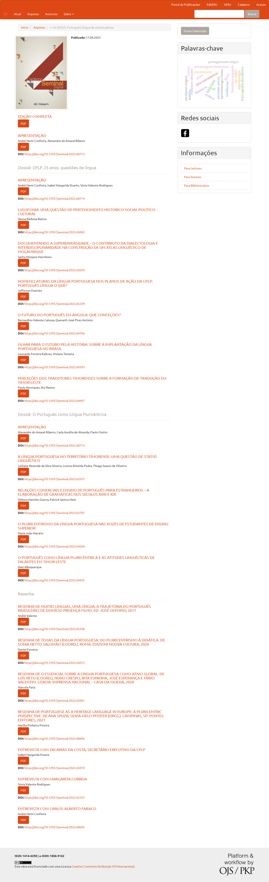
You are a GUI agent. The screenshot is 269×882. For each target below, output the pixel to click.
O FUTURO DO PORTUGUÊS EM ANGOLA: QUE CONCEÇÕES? (69, 314)
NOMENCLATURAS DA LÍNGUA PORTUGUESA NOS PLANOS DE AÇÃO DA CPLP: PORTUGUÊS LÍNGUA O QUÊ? (85, 283)
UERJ (227, 4)
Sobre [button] (68, 14)
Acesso (261, 4)
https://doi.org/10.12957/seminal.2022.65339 (54, 303)
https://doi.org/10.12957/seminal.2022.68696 (54, 738)
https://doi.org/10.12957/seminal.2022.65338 (54, 629)
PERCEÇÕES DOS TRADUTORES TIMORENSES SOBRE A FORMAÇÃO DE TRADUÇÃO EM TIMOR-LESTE (92, 380)
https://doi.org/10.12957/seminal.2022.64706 (54, 333)
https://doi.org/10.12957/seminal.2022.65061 (54, 700)
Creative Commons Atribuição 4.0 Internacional (103, 866)
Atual (17, 14)
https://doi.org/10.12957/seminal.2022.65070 (54, 270)
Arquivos (33, 14)
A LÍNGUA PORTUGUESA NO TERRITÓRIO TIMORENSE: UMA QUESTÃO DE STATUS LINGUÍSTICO (87, 458)
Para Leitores (193, 168)
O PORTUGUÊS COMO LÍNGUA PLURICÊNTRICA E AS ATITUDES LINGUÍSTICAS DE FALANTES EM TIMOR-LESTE (86, 559)
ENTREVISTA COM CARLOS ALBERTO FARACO (57, 808)
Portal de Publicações (185, 4)
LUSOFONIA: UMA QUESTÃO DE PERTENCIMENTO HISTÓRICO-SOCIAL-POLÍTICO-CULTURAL (87, 211)
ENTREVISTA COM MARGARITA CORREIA (52, 779)
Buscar (252, 14)
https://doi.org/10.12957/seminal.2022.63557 (54, 479)
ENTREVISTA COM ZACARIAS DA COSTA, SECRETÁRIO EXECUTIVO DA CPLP (81, 749)
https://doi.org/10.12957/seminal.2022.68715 (54, 445)
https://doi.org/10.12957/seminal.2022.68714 (54, 198)
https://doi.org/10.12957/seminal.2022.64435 (54, 580)
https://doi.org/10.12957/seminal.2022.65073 (54, 662)
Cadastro (244, 4)
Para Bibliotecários (196, 185)
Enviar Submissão (195, 31)
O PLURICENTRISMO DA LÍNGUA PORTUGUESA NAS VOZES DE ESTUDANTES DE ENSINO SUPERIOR (93, 526)
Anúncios (51, 14)
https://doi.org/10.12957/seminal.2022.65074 (54, 768)
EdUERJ (212, 4)
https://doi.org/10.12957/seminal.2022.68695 (54, 827)
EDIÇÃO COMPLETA (35, 116)
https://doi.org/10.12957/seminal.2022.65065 (54, 232)
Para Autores (192, 177)
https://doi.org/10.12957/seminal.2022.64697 (54, 400)
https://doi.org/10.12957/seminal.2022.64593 (54, 367)
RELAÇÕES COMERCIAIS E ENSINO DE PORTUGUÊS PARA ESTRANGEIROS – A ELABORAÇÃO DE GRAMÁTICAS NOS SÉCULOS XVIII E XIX (83, 492)
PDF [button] (23, 123)
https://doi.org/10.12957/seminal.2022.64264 (54, 546)
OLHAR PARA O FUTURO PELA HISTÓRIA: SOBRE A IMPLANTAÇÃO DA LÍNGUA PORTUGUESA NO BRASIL (85, 346)
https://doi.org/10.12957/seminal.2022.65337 (54, 797)
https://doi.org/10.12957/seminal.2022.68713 (54, 154)
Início (24, 27)
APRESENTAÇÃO (32, 135)
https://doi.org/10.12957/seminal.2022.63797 (54, 513)
